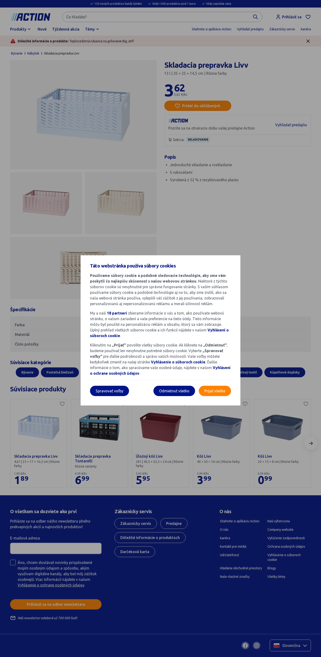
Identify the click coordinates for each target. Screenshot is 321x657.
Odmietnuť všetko (174, 391)
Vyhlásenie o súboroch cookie (178, 362)
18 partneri (117, 313)
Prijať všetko (214, 391)
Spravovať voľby (109, 391)
